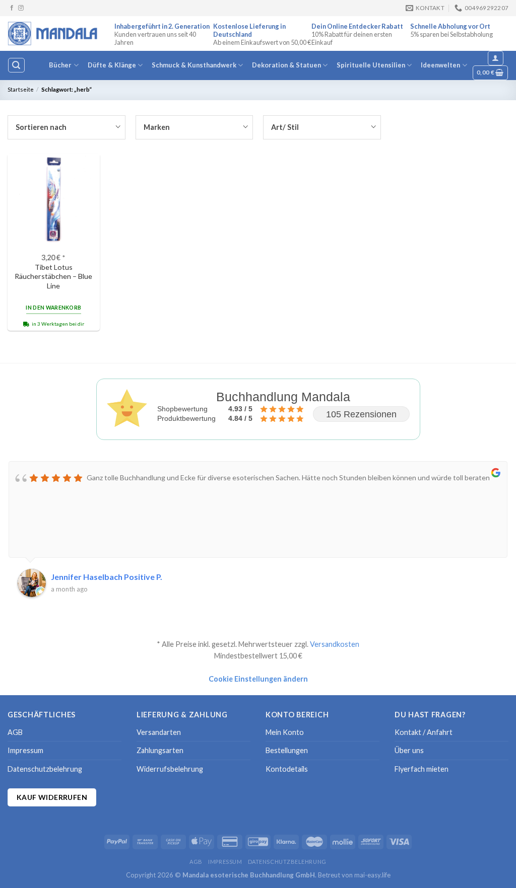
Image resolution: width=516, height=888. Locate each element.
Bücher (60, 65)
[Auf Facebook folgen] (12, 8)
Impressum (25, 750)
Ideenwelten (440, 65)
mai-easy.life (372, 875)
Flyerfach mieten (421, 769)
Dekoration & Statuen (286, 65)
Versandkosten (334, 644)
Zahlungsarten (160, 750)
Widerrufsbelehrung (170, 769)
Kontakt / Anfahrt (424, 732)
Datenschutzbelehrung (45, 769)
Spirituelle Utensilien (371, 65)
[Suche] (16, 65)
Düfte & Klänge (112, 65)
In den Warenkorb (53, 308)
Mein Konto (285, 732)
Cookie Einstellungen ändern (258, 679)
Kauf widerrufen (52, 797)
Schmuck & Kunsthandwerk (194, 65)
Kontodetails (287, 769)
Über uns (409, 750)
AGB (15, 732)
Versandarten (159, 732)
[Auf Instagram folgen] (21, 8)
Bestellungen (287, 750)
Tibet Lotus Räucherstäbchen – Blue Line (53, 276)
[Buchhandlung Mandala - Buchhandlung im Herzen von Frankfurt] (53, 33)
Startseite (21, 89)
